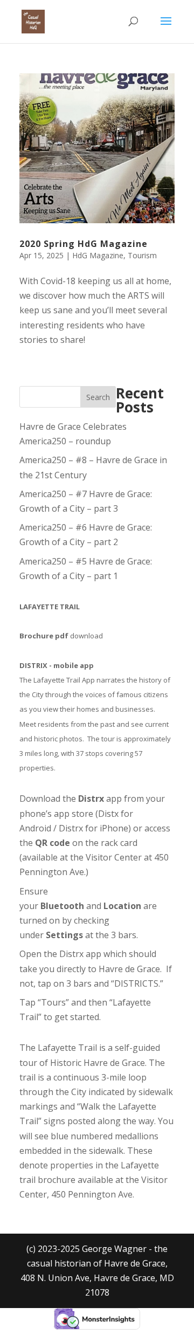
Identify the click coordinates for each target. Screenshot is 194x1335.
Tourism (142, 255)
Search (98, 397)
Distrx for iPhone (93, 828)
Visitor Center (114, 857)
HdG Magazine (97, 255)
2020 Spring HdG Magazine (83, 244)
